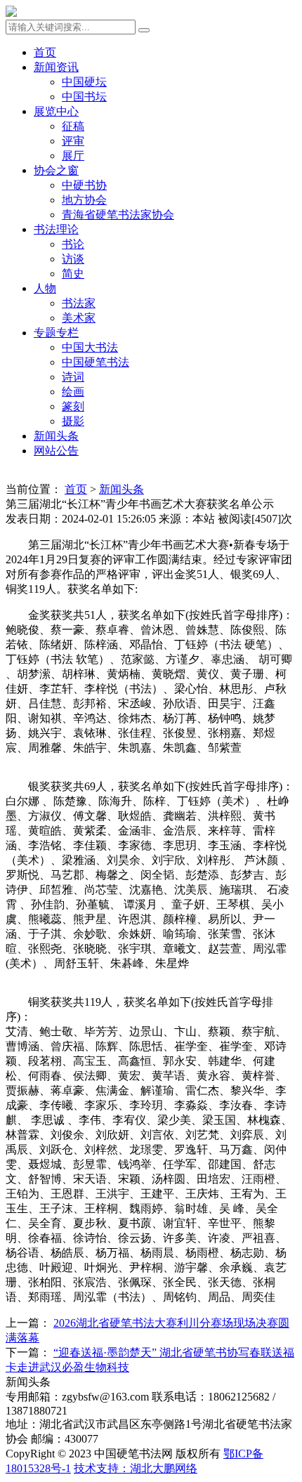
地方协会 (84, 200)
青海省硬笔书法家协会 (118, 215)
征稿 (73, 126)
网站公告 (56, 451)
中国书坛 (84, 97)
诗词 (73, 377)
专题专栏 (56, 333)
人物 (45, 288)
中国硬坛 (84, 82)
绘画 (73, 392)
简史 (73, 274)
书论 (73, 244)
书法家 (79, 303)
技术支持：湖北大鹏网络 (135, 1468)
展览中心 (56, 111)
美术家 (79, 318)
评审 (73, 141)
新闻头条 (56, 436)
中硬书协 (84, 185)
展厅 (73, 156)
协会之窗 (56, 170)
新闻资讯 (56, 67)
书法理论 (56, 229)
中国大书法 (90, 347)
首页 (45, 52)
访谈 (73, 259)
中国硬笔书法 (95, 362)
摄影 (73, 421)
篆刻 (73, 406)
